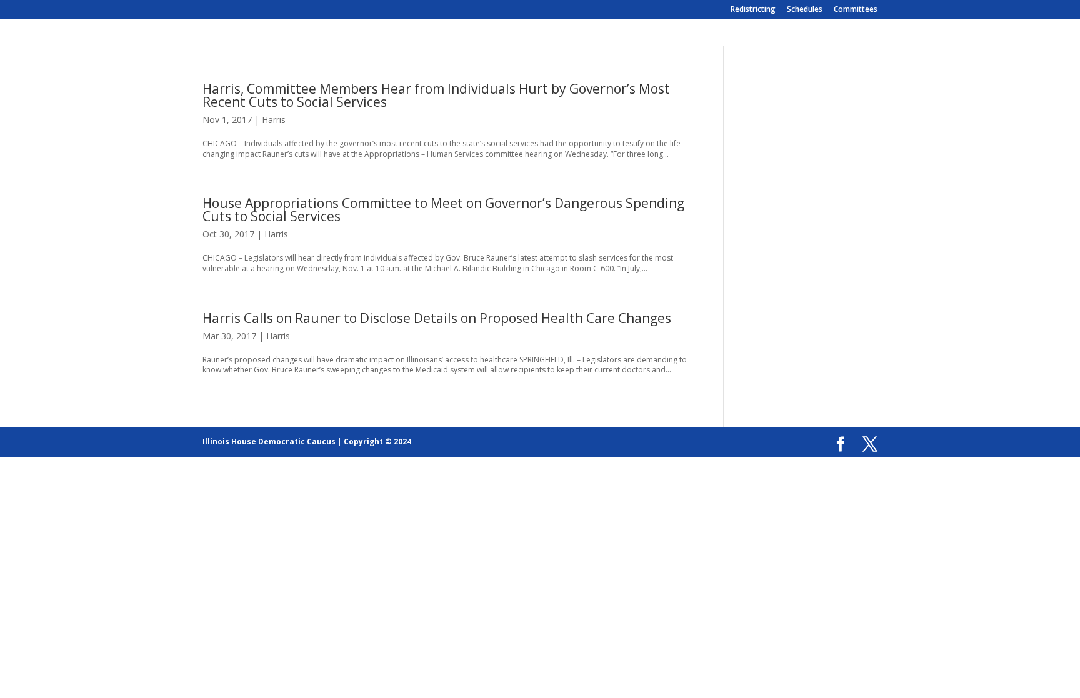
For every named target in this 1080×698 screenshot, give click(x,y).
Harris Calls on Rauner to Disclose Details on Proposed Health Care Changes (436, 318)
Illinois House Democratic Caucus (269, 441)
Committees (856, 10)
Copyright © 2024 (377, 441)
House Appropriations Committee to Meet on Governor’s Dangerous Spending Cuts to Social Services (443, 209)
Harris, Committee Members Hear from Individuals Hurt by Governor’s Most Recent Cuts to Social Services (436, 95)
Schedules (804, 10)
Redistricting (753, 10)
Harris (274, 120)
